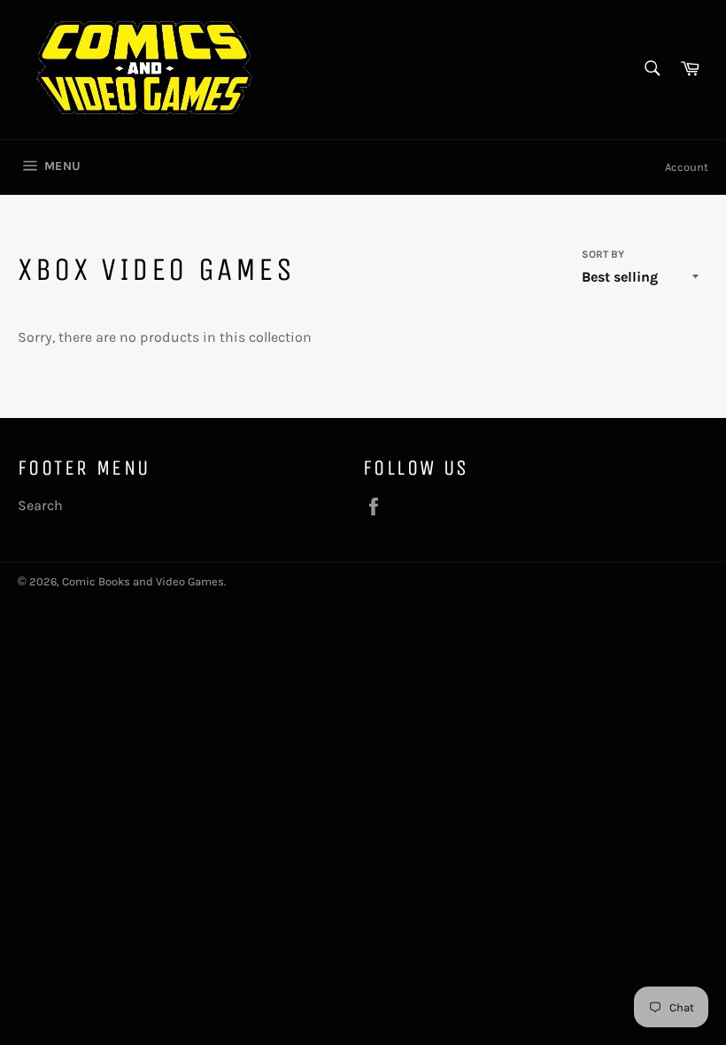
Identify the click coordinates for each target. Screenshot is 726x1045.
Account (686, 167)
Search (40, 505)
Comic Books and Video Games (143, 581)
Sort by (603, 254)
